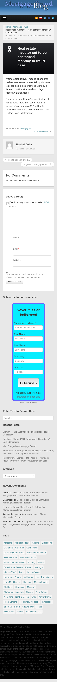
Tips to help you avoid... (18, 159)
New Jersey (41, 591)
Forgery (29, 567)
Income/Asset (33, 572)
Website (17, 259)
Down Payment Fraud (14, 552)
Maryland (27, 582)
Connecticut (31, 547)
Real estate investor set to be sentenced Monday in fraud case (32, 56)
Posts (21, 149)
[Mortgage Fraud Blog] (28, 5)
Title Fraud (9, 611)
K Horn (6, 506)
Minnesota (20, 587)
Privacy (34, 402)
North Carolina (22, 596)
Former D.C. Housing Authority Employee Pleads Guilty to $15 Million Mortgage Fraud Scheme (28, 452)
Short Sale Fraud (12, 606)
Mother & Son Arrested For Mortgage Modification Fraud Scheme (25, 494)
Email (15, 248)
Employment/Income (36, 552)
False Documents (27, 557)
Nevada (29, 591)
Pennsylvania (44, 596)
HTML (47, 202)
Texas (39, 606)
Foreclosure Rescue (13, 567)
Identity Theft (10, 572)
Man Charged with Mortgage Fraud (19, 446)
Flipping (31, 562)
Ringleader (47, 601)
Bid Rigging (47, 542)
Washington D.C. (34, 611)
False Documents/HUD (14, 562)
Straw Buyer (28, 606)
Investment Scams (12, 577)
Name (16, 237)
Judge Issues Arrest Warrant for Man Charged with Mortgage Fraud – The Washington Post (28, 524)
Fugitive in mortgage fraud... (36, 164)
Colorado (19, 547)
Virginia (20, 611)
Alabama (8, 542)
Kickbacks (28, 577)
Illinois (21, 572)
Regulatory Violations (29, 601)
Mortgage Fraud (27, 128)
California (8, 547)
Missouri (31, 587)
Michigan (8, 587)
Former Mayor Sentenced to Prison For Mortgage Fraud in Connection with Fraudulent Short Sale (26, 459)
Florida (41, 562)
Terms (27, 402)
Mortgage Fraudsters (14, 591)
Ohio (33, 596)
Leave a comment (40, 131)
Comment (11, 206)
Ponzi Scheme (10, 601)
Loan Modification (12, 582)
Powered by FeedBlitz (28, 396)
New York (8, 596)
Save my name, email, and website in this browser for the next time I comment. (25, 275)
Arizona (35, 542)
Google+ (32, 149)
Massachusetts (41, 582)
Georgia (39, 567)
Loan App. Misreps (44, 577)
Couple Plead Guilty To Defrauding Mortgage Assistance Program (26, 501)
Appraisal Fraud (22, 542)
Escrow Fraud (10, 557)
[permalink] (49, 131)
